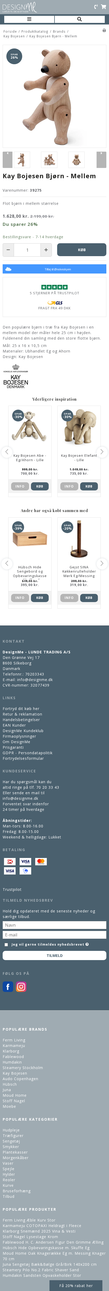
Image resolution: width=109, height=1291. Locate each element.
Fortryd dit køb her (21, 708)
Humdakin (12, 1062)
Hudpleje (11, 1130)
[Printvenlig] (104, 30)
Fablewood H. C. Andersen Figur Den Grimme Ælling (53, 1242)
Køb (39, 486)
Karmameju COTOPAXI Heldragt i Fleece (42, 1225)
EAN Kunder (14, 725)
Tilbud (9, 1196)
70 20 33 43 (47, 787)
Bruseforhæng (17, 1190)
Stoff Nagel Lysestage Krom (30, 1236)
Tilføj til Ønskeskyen (58, 269)
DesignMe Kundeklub (23, 730)
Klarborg (11, 1051)
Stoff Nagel (14, 1100)
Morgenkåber (16, 1157)
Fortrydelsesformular (23, 758)
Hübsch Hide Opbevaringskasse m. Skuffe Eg (46, 1247)
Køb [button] (82, 249)
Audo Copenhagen (20, 1078)
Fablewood (13, 1056)
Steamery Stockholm (23, 1067)
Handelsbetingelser (21, 719)
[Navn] (54, 924)
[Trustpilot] (54, 287)
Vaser (8, 1163)
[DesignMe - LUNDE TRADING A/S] (20, 7)
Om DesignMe (16, 741)
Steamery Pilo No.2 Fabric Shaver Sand (41, 1269)
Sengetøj (11, 1141)
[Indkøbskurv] (103, 7)
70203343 (34, 674)
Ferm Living (14, 1039)
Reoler (9, 1179)
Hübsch (10, 1084)
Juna (7, 1089)
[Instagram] (21, 990)
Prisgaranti (13, 747)
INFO (20, 486)
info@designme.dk (35, 679)
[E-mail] (54, 934)
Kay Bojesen (15, 1073)
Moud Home (15, 1095)
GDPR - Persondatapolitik (28, 752)
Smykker (11, 1146)
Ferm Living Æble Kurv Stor (29, 1220)
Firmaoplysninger (19, 736)
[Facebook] (8, 990)
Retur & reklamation (22, 714)
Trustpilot (12, 889)
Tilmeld (55, 955)
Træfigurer (13, 1135)
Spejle (9, 1168)
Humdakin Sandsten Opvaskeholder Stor (42, 1275)
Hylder (9, 1174)
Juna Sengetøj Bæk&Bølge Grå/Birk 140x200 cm (50, 1264)
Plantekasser (15, 1152)
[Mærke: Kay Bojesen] (16, 376)
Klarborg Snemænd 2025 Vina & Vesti (39, 1231)
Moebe (9, 1106)
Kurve (8, 1185)
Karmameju (14, 1045)
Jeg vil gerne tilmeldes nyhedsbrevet (48, 944)
